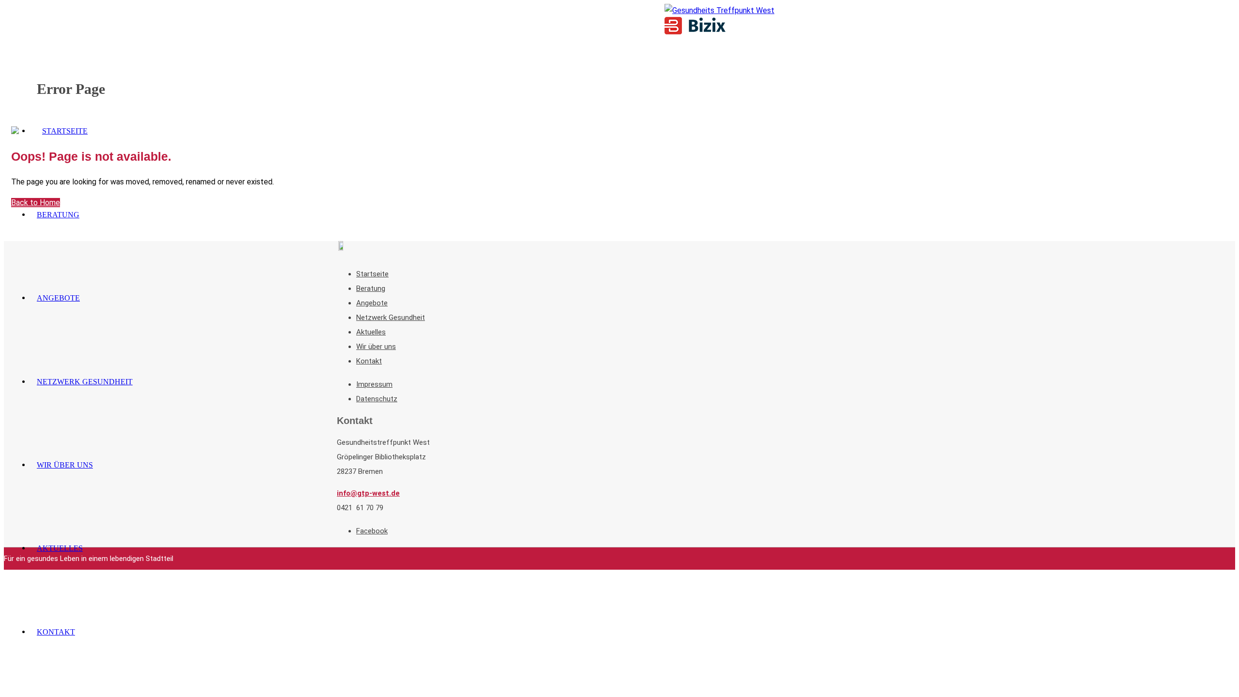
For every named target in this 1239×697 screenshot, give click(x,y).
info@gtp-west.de (368, 493)
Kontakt (369, 361)
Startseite (372, 274)
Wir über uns (376, 346)
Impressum (374, 384)
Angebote (372, 303)
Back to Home (35, 202)
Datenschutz (376, 398)
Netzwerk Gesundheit (390, 317)
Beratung (370, 288)
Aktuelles (371, 332)
